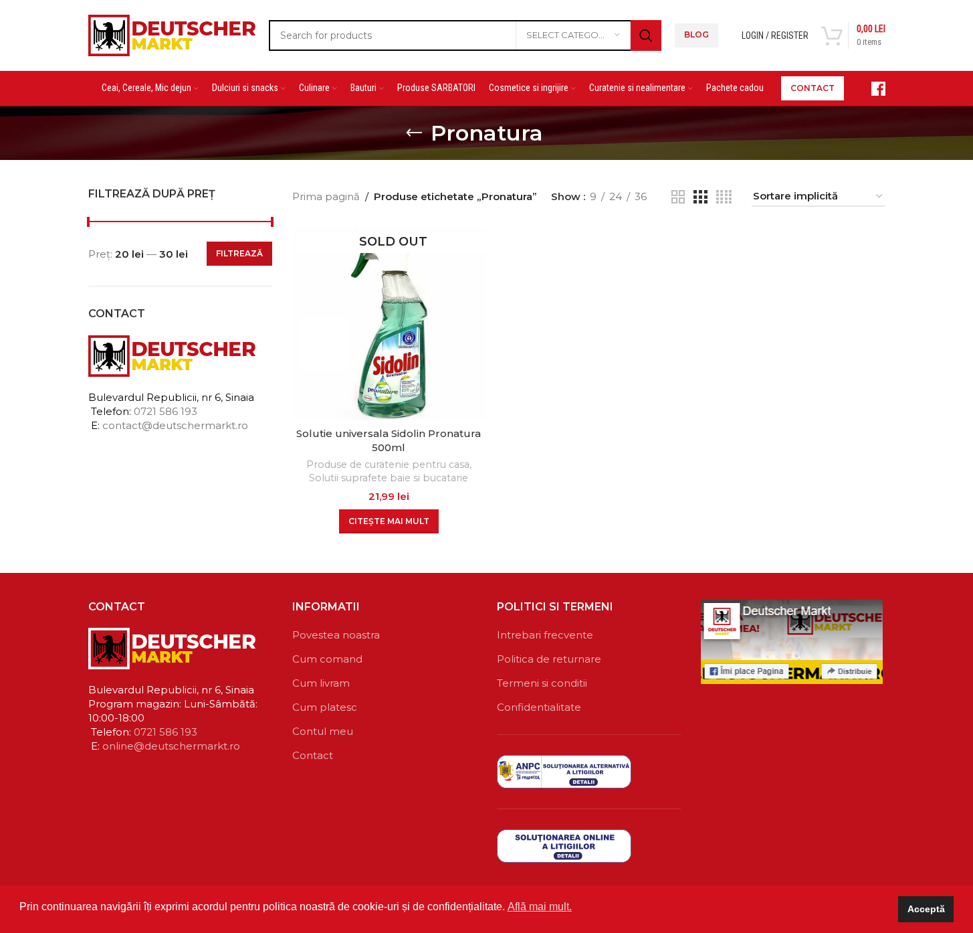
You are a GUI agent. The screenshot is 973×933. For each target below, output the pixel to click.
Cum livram (321, 683)
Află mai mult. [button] (540, 906)
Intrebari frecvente (545, 634)
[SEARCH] (646, 35)
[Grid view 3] (700, 197)
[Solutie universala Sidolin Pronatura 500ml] (388, 323)
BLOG (696, 34)
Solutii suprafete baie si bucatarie (388, 478)
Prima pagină (326, 196)
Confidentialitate (539, 707)
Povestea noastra (336, 634)
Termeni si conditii (542, 683)
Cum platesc (324, 707)
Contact (312, 755)
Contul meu (322, 731)
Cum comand (327, 659)
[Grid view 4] (724, 197)
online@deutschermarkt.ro (171, 746)
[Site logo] (171, 33)
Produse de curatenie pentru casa (387, 464)
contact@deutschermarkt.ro (175, 425)
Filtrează (239, 253)
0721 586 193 (165, 411)
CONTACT (812, 88)
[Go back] (414, 133)
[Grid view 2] (678, 197)
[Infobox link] (871, 89)
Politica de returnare (549, 659)
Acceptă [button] (926, 909)
